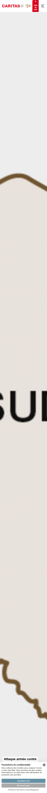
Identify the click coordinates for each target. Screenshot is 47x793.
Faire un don (35, 7)
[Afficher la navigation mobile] (43, 6)
